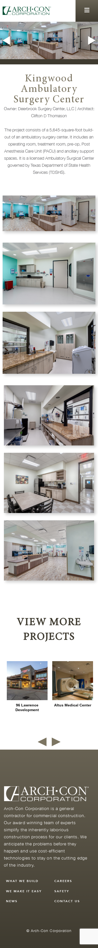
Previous (5, 40)
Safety (61, 891)
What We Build (22, 881)
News (12, 901)
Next (92, 40)
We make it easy (24, 891)
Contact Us (67, 901)
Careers (63, 881)
